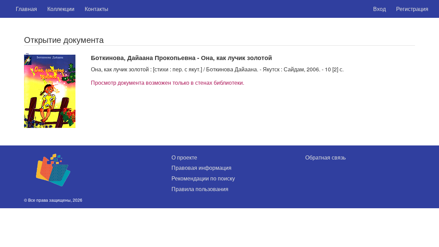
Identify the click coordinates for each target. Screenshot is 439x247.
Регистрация (412, 9)
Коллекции (60, 9)
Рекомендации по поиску (203, 178)
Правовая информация (201, 168)
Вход (379, 9)
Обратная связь (325, 157)
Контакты (96, 9)
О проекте (184, 157)
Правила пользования (199, 189)
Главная (26, 9)
